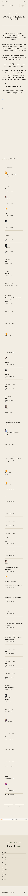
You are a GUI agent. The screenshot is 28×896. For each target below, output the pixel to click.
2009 (4, 879)
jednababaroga (9, 174)
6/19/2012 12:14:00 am (9, 328)
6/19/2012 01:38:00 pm (9, 464)
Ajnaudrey (8, 579)
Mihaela (7, 198)
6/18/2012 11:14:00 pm (9, 191)
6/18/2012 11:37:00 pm (9, 303)
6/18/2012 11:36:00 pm (9, 275)
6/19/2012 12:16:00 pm (9, 449)
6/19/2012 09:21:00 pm (9, 653)
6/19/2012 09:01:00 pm (9, 627)
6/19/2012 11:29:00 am (9, 424)
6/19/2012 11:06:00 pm (9, 701)
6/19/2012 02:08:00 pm (9, 477)
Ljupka (18, 33)
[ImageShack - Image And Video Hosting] (14, 99)
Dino (22, 33)
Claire (6, 396)
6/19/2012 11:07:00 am (9, 412)
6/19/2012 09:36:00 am (9, 364)
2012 (4, 872)
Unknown (7, 335)
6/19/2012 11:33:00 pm (9, 713)
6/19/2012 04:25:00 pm (9, 543)
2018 (4, 857)
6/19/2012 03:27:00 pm (9, 501)
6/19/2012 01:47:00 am (9, 340)
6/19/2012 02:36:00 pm (9, 489)
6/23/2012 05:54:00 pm (9, 790)
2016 (4, 862)
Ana (11, 5)
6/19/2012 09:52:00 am (9, 388)
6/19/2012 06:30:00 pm (9, 587)
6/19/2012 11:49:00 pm (9, 726)
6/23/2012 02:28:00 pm (9, 778)
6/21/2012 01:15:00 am (9, 766)
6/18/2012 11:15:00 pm (9, 203)
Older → (19, 806)
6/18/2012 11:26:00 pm (9, 251)
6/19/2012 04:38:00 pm (9, 555)
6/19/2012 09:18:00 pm (9, 641)
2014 (4, 867)
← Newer (8, 806)
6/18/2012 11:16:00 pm (9, 215)
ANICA (6, 211)
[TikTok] (25, 5)
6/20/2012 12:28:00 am (9, 741)
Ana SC (6, 697)
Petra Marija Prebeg (10, 432)
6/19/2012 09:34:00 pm (9, 665)
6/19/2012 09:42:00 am (9, 376)
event (10, 13)
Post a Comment (9, 794)
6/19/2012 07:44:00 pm (9, 601)
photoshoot (16, 13)
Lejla (6, 563)
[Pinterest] (22, 5)
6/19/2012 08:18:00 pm (9, 613)
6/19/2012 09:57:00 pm (9, 677)
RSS (25, 892)
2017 (4, 859)
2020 (4, 852)
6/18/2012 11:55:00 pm (9, 315)
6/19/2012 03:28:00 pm (9, 513)
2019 (4, 854)
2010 (4, 876)
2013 (4, 869)
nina (6, 223)
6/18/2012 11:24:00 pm (9, 227)
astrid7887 (8, 721)
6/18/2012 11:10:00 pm (9, 178)
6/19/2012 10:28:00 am (9, 400)
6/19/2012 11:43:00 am (9, 436)
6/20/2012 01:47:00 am (9, 754)
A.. (5, 408)
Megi (14, 35)
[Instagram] (20, 5)
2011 (4, 874)
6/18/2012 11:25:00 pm (9, 239)
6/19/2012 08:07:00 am (9, 352)
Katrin (6, 472)
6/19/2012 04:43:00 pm (9, 571)
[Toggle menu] (3, 5)
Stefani (7, 786)
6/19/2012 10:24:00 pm (9, 689)
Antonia (5, 35)
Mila (6, 372)
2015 (4, 864)
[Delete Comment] (14, 180)
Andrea (10, 35)
